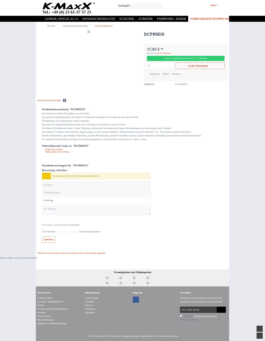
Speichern (48, 239)
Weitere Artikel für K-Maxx (56, 152)
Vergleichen (154, 74)
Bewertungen (57, 100)
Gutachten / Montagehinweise (50, 302)
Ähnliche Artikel (44, 253)
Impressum (89, 312)
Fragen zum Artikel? (53, 149)
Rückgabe (41, 312)
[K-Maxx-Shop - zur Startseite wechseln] (67, 6)
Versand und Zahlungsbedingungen (52, 309)
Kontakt (40, 305)
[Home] (39, 19)
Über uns (89, 305)
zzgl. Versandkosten (163, 53)
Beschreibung (43, 100)
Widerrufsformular (45, 320)
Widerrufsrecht (43, 316)
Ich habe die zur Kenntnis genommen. (73, 231)
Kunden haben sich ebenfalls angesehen (88, 253)
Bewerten (176, 74)
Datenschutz (90, 309)
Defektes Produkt (44, 298)
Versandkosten (127, 336)
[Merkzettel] (189, 6)
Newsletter (89, 302)
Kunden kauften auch (61, 253)
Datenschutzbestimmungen (67, 231)
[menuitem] (140, 7)
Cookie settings (91, 298)
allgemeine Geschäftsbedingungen (52, 323)
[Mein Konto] (197, 6)
